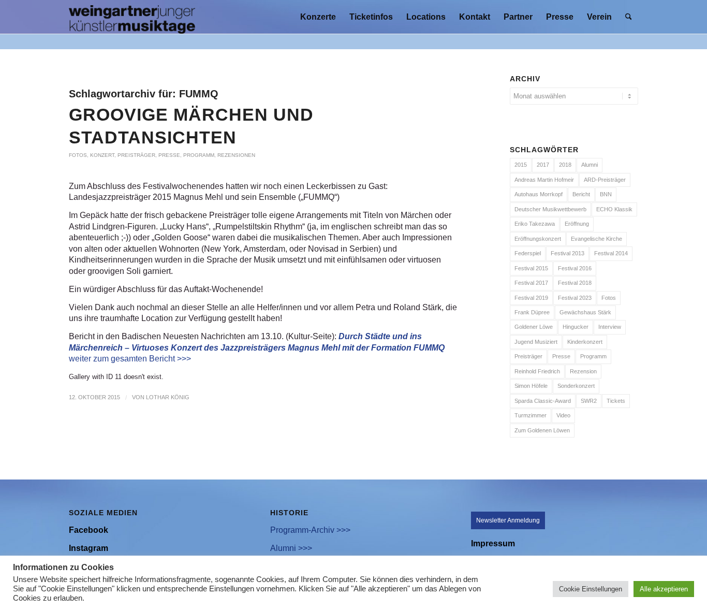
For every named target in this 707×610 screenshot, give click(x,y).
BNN (606, 194)
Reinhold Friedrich (537, 371)
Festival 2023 (575, 298)
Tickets (616, 401)
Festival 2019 (531, 298)
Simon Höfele (531, 386)
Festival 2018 (575, 283)
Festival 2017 (531, 283)
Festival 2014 (611, 253)
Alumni (589, 165)
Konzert (102, 155)
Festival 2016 (575, 268)
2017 (543, 165)
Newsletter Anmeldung (508, 520)
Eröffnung (577, 224)
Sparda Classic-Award (542, 401)
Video (563, 415)
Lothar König (167, 397)
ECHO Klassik (614, 209)
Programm (198, 155)
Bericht (581, 194)
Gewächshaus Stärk (585, 312)
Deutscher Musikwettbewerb (550, 209)
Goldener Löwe (533, 327)
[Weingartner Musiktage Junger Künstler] (132, 17)
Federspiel (527, 253)
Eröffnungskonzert (537, 239)
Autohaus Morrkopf (538, 194)
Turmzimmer (530, 415)
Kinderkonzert (584, 342)
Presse (169, 155)
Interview (609, 327)
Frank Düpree (532, 312)
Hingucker (575, 327)
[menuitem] (318, 17)
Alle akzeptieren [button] (664, 589)
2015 (520, 165)
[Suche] (628, 17)
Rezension (583, 371)
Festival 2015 (531, 268)
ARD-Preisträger (605, 180)
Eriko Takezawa (534, 224)
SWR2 (589, 401)
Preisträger (136, 155)
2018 (565, 165)
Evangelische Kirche (596, 239)
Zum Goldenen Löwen (542, 430)
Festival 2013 (567, 253)
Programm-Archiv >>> (310, 530)
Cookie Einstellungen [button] (590, 589)
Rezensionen (236, 155)
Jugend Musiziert (535, 342)
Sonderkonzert (576, 386)
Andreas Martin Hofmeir (544, 180)
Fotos (78, 155)
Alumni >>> (291, 548)
